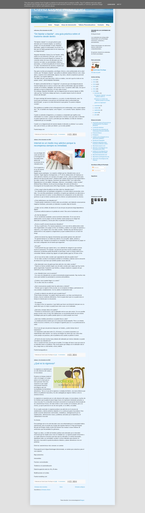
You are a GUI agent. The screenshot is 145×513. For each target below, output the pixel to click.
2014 (94, 82)
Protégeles (96, 135)
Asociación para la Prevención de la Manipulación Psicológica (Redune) (102, 124)
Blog (107, 25)
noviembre (97, 105)
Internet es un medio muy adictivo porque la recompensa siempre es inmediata (54, 144)
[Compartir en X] (72, 134)
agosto (96, 112)
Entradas (96, 167)
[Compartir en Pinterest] (76, 134)
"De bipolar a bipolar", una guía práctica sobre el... (102, 96)
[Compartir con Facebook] (74, 134)
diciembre (97, 93)
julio (95, 114)
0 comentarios (61, 134)
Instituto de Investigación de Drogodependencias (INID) (100, 152)
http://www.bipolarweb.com (100, 154)
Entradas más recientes (41, 487)
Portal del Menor (97, 133)
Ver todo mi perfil (95, 72)
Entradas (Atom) (46, 489)
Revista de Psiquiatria (98, 140)
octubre (96, 108)
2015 (94, 79)
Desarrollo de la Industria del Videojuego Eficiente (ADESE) (101, 130)
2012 (94, 86)
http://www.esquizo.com (99, 146)
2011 (94, 89)
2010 (94, 91)
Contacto (101, 25)
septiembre (97, 110)
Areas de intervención (68, 25)
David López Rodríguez (60, 9)
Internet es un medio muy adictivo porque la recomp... (102, 99)
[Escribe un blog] (70, 134)
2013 (94, 84)
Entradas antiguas (80, 487)
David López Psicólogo (99, 70)
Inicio (50, 25)
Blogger (82, 500)
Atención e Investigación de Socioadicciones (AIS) (100, 148)
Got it (119, 4)
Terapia (56, 25)
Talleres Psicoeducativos (87, 25)
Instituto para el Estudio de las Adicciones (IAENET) (101, 137)
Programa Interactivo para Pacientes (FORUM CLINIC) (100, 143)
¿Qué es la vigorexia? (44, 363)
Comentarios (97, 170)
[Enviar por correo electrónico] (68, 134)
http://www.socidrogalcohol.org (101, 156)
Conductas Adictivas (98, 127)
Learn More (111, 4)
